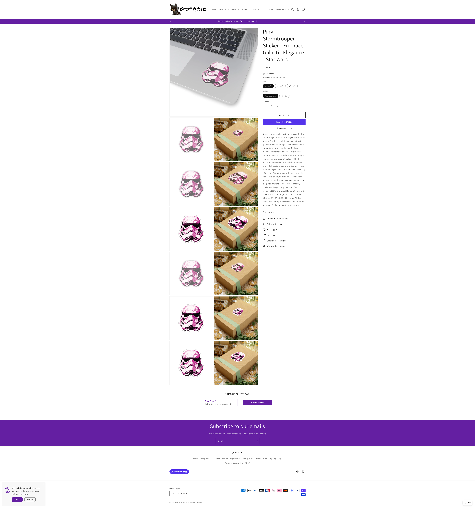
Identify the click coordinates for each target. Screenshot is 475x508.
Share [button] (268, 67)
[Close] (43, 484)
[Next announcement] (304, 21)
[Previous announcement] (170, 21)
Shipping (266, 77)
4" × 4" (280, 86)
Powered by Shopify (195, 502)
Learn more (23, 494)
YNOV (247, 463)
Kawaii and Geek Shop (182, 502)
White (284, 96)
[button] (224, 9)
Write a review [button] (257, 402)
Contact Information (220, 459)
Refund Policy (261, 459)
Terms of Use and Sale (234, 463)
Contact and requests (200, 459)
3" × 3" (268, 86)
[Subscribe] (257, 441)
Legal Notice (235, 459)
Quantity (266, 101)
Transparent (270, 96)
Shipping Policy (275, 459)
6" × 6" (292, 86)
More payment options (284, 128)
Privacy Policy (248, 459)
